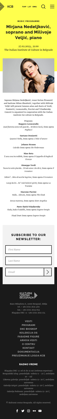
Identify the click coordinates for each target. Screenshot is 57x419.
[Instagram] (28, 410)
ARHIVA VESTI (28, 340)
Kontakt (29, 348)
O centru (28, 344)
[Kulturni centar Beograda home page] (6, 6)
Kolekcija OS (28, 332)
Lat (29, 7)
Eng (35, 7)
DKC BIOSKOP (28, 329)
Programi (28, 325)
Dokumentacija (29, 351)
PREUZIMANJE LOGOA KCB (28, 355)
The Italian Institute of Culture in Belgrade (28, 49)
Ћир (24, 7)
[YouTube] (39, 410)
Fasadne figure (28, 336)
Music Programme (28, 21)
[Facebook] (17, 410)
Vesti (28, 321)
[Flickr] (34, 410)
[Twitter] (22, 410)
